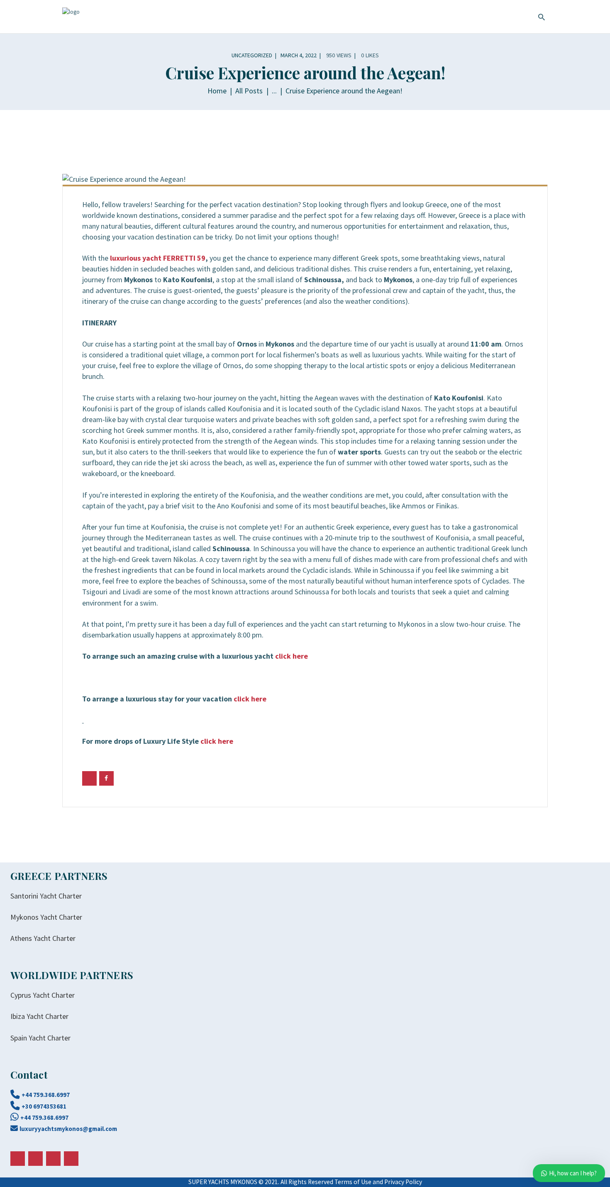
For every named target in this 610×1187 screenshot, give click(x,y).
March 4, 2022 (299, 55)
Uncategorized (252, 55)
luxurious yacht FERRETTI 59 (157, 258)
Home (217, 91)
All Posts (249, 90)
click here (291, 656)
